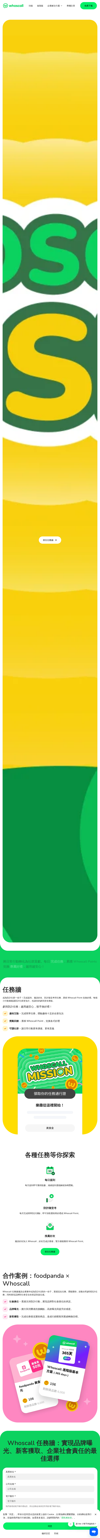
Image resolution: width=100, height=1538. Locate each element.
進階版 (40, 5)
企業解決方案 (53, 5)
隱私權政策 (66, 1517)
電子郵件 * (11, 1496)
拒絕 (56, 1533)
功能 (31, 5)
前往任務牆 (48, 540)
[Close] (95, 1514)
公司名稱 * (11, 1484)
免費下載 (88, 5)
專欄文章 (71, 5)
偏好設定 (46, 1533)
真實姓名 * (11, 1472)
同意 (50, 1526)
